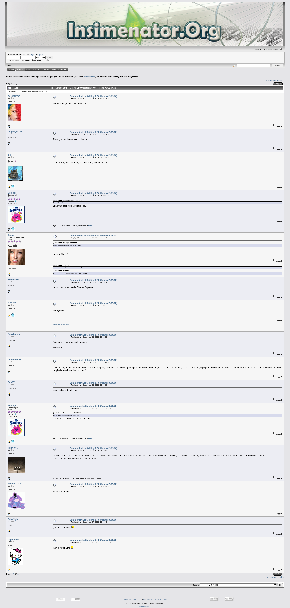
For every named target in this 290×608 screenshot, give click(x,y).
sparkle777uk (14, 483)
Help (28, 69)
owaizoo (12, 302)
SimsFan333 (14, 279)
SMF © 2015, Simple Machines (155, 599)
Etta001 (11, 382)
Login (54, 69)
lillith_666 (13, 448)
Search (35, 69)
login (32, 54)
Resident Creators (22, 77)
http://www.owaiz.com (61, 325)
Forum (20, 69)
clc (9, 155)
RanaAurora (14, 334)
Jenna (11, 235)
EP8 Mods (69, 77)
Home (11, 69)
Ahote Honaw (14, 359)
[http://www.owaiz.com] (13, 317)
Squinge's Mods (39, 77)
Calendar (45, 69)
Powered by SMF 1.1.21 (132, 599)
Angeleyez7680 (15, 131)
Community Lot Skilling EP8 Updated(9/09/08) (118, 77)
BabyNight (13, 519)
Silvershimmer (89, 77)
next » (280, 80)
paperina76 (13, 539)
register (40, 54)
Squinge (12, 193)
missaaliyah (14, 96)
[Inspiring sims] (13, 188)
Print (278, 84)
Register (62, 69)
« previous (271, 80)
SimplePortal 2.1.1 (145, 606)
